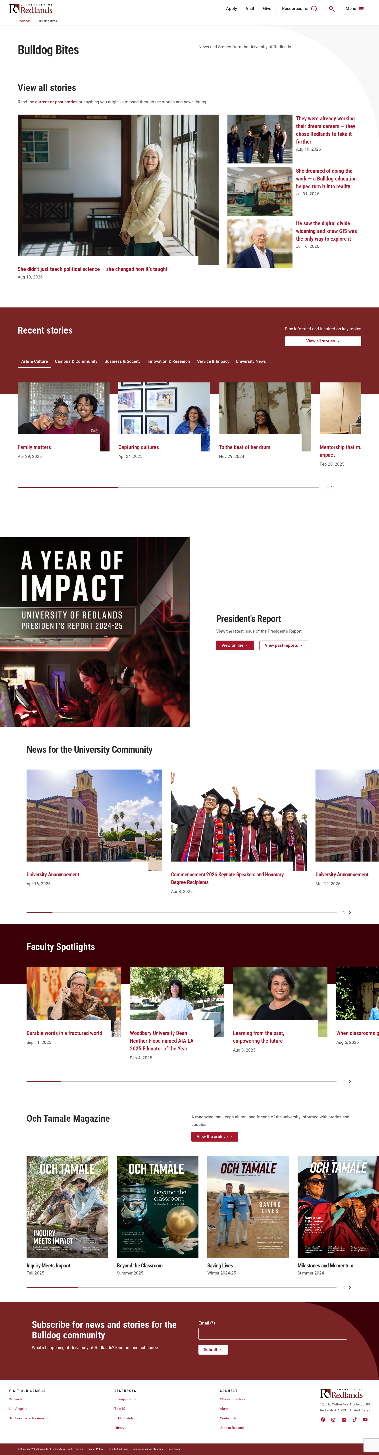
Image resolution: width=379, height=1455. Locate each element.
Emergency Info (125, 1399)
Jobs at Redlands (232, 1428)
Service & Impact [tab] (213, 361)
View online (232, 645)
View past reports (281, 645)
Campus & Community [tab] (76, 361)
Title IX (119, 1409)
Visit (250, 8)
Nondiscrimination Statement (148, 1449)
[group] (64, 425)
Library (119, 1428)
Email (203, 1323)
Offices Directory (232, 1399)
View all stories (320, 341)
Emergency (174, 1449)
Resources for (295, 8)
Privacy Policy (95, 1449)
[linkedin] (344, 1419)
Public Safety (124, 1418)
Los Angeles (18, 1409)
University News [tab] (251, 361)
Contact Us (228, 1418)
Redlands (24, 21)
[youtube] (365, 1419)
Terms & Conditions (117, 1449)
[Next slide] (332, 488)
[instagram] (333, 1419)
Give (267, 8)
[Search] (331, 9)
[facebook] (322, 1419)
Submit (210, 1349)
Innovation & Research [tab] (169, 361)
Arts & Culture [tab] (34, 361)
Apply (231, 8)
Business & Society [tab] (122, 361)
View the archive (212, 1136)
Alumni (225, 1409)
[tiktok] (354, 1419)
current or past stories (56, 101)
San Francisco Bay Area (26, 1418)
